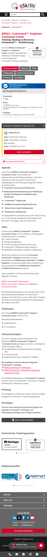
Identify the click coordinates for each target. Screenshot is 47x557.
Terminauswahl (10, 68)
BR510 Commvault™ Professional (15, 281)
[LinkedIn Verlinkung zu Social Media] (15, 517)
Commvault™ (12, 27)
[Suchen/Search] (42, 14)
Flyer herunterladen (24, 420)
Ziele (34, 68)
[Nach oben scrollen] (37, 554)
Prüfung (7, 77)
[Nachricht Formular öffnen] (16, 554)
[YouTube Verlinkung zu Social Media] (32, 517)
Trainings (23, 20)
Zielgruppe (8, 73)
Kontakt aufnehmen (23, 531)
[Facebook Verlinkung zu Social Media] (23, 517)
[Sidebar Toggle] (6, 14)
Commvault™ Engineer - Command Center (16, 23)
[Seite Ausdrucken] (23, 554)
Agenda (24, 68)
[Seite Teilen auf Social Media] (30, 554)
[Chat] (41, 545)
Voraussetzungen (25, 73)
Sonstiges (19, 77)
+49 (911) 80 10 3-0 (27, 522)
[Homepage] (23, 6)
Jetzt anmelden (24, 152)
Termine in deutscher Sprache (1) (18, 126)
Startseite (14, 20)
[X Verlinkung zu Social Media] (19, 517)
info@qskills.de (27, 525)
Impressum (7, 545)
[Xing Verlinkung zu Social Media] (28, 517)
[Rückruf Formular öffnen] (10, 554)
